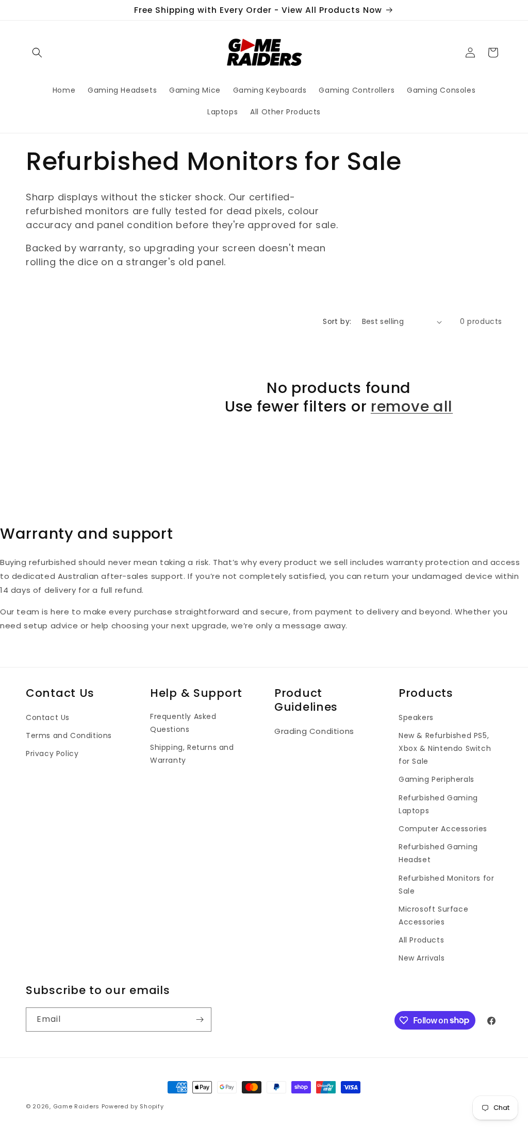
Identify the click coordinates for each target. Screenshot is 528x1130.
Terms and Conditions (69, 735)
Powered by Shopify (133, 1106)
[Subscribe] (199, 1019)
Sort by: (337, 321)
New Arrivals (421, 958)
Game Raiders (76, 1106)
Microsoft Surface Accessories (433, 915)
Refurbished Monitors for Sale (446, 884)
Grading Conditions (314, 731)
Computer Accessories (443, 829)
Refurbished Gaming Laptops (438, 804)
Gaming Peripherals (436, 779)
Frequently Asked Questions (183, 722)
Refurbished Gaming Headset (438, 853)
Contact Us (48, 717)
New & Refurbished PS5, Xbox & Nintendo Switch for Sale (445, 748)
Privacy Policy (52, 753)
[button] (37, 52)
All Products (421, 940)
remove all (412, 406)
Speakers (416, 717)
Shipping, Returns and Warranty (192, 753)
